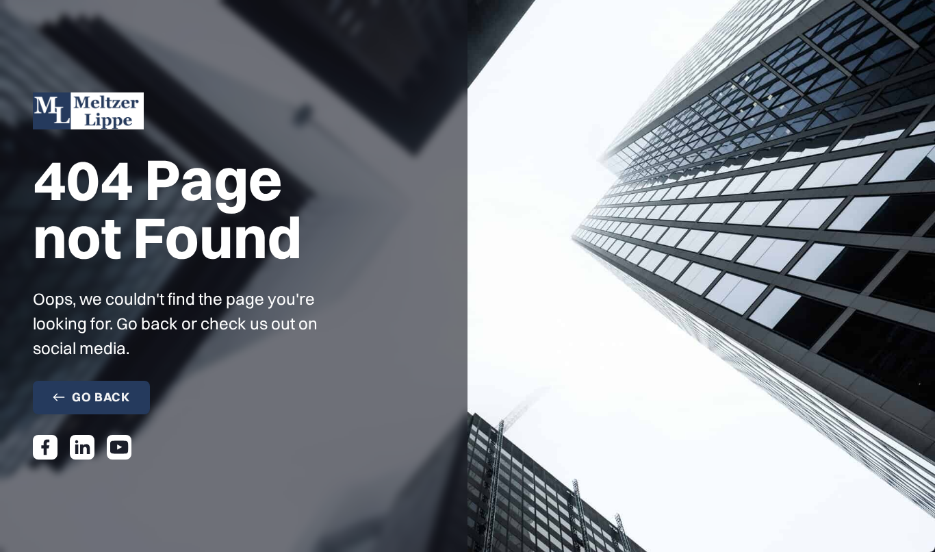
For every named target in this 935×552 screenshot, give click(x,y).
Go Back (101, 397)
